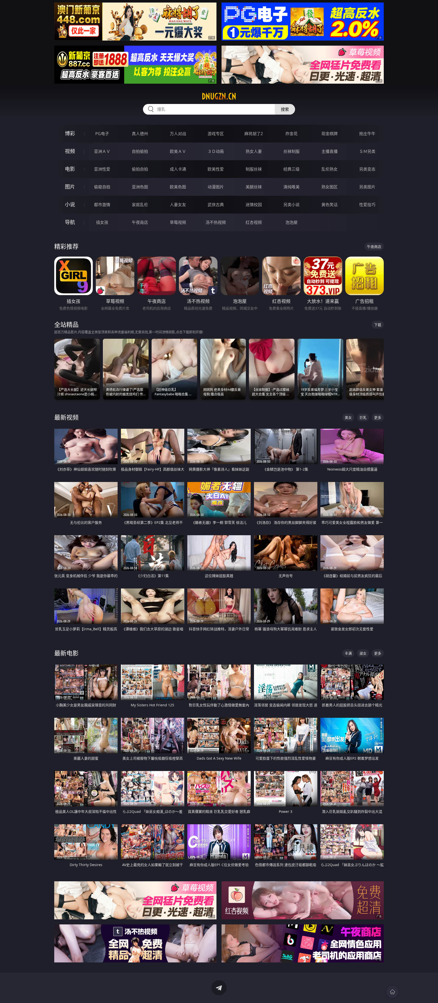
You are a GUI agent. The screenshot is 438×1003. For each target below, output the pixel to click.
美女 (348, 417)
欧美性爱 (216, 169)
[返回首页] (392, 992)
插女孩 (102, 222)
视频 (70, 151)
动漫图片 (216, 187)
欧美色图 (178, 187)
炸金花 (291, 133)
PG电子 (102, 133)
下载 (377, 324)
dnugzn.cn (219, 96)
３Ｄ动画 (216, 151)
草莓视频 (178, 222)
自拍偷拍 (140, 151)
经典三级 (291, 169)
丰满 (348, 653)
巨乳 (363, 417)
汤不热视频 (216, 222)
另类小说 (291, 204)
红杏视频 (254, 222)
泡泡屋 (291, 222)
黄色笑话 (329, 204)
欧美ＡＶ (178, 151)
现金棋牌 (329, 133)
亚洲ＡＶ (102, 151)
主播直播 (329, 151)
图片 (70, 186)
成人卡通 (178, 169)
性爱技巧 (367, 204)
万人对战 (178, 133)
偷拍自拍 (140, 169)
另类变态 (367, 169)
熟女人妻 (254, 151)
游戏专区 (216, 133)
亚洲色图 (140, 187)
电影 (70, 169)
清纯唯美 (291, 187)
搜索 (285, 109)
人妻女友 (178, 204)
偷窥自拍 (102, 187)
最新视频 (66, 417)
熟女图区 (329, 187)
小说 (70, 204)
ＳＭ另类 (367, 151)
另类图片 (367, 187)
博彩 (70, 133)
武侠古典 (216, 204)
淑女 (363, 653)
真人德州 (140, 133)
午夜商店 (140, 222)
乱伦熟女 (329, 169)
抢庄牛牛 (367, 133)
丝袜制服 (291, 151)
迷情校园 (254, 204)
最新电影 (66, 653)
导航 (70, 222)
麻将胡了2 (253, 133)
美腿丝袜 (254, 187)
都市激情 (102, 204)
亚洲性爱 (102, 169)
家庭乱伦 (140, 204)
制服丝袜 (254, 169)
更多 (377, 417)
